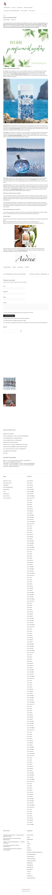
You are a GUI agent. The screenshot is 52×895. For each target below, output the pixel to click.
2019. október (30, 622)
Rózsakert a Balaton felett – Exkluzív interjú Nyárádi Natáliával (13, 836)
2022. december (30, 541)
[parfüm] (9, 399)
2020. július (29, 603)
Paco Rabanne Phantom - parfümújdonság (12, 438)
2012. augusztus (30, 807)
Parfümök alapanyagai (14, 466)
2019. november (30, 620)
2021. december (30, 566)
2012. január (30, 822)
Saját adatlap (6, 495)
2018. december (30, 644)
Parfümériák (30, 862)
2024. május (29, 504)
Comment (4, 302)
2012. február (30, 820)
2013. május (29, 787)
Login (4, 491)
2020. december (30, 592)
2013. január (30, 796)
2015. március (30, 740)
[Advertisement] (9, 354)
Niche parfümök (30, 856)
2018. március (30, 663)
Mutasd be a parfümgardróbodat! (12, 10)
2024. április (29, 506)
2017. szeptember (30, 676)
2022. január (30, 564)
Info (28, 841)
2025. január (30, 487)
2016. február (30, 717)
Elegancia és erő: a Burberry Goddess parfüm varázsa (15, 446)
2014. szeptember (30, 753)
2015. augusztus (30, 729)
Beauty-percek (24, 10)
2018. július (29, 654)
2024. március (30, 508)
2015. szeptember (30, 727)
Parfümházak (30, 865)
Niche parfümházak (31, 854)
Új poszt (29, 873)
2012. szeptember (30, 805)
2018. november (30, 646)
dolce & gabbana (7, 267)
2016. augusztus (30, 704)
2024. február (30, 510)
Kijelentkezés (6, 489)
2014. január (30, 770)
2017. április (29, 687)
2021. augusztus (30, 575)
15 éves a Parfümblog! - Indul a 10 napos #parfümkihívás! (15, 435)
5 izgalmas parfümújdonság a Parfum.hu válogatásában (12, 849)
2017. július (29, 680)
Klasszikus (29, 850)
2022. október (30, 545)
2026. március (30, 480)
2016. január (30, 719)
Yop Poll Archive (7, 498)
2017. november (30, 671)
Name (4, 286)
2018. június (29, 656)
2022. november (30, 543)
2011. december (30, 824)
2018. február (30, 665)
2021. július (29, 577)
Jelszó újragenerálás (8, 487)
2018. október (30, 648)
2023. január (30, 538)
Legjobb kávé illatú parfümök (9, 451)
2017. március (30, 689)
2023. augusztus (30, 523)
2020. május (29, 607)
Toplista (14, 7)
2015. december (30, 721)
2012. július (29, 809)
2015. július (29, 732)
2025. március (30, 485)
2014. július (29, 757)
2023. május (29, 530)
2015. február (30, 742)
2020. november (30, 594)
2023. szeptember (30, 521)
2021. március (30, 586)
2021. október (30, 571)
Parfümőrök (30, 869)
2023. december (30, 515)
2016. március (30, 714)
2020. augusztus (30, 601)
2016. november (30, 697)
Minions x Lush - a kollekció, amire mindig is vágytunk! (15, 444)
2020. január (30, 616)
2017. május (29, 684)
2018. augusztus (30, 652)
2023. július (29, 525)
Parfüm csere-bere (28, 7)
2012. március (30, 818)
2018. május (29, 659)
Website (4, 297)
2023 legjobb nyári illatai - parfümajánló (12, 440)
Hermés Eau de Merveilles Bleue (14, 135)
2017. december (30, 669)
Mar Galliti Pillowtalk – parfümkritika (38, 274)
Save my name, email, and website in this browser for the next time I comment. (18, 312)
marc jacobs (20, 267)
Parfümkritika (7, 7)
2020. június (29, 605)
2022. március (30, 560)
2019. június (29, 631)
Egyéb (28, 837)
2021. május (29, 581)
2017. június (29, 682)
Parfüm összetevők (31, 860)
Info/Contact (32, 10)
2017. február (30, 691)
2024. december (30, 489)
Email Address (5, 291)
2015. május (29, 736)
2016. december (30, 695)
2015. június (29, 734)
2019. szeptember (30, 624)
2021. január (30, 590)
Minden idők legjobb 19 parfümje (10, 442)
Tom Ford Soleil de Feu (22, 250)
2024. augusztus (30, 498)
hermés (14, 267)
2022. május (29, 556)
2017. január (30, 693)
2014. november (30, 749)
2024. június (29, 502)
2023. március (30, 534)
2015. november (30, 723)
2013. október (30, 777)
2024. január (30, 513)
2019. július (29, 629)
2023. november (30, 517)
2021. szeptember (30, 573)
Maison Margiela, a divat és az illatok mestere (15, 274)
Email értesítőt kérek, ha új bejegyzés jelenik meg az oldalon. (15, 320)
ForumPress (5, 485)
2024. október (30, 493)
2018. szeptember (30, 650)
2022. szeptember (30, 547)
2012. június (29, 811)
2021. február (30, 588)
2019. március (30, 637)
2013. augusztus (30, 781)
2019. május (29, 633)
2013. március (30, 792)
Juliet (23, 891)
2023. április (29, 532)
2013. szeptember (30, 779)
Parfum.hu (45, 25)
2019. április (29, 635)
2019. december (30, 618)
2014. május (29, 762)
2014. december (30, 747)
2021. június (29, 579)
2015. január (30, 745)
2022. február (30, 562)
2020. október (30, 596)
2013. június (29, 785)
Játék (28, 845)
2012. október (30, 802)
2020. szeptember (30, 598)
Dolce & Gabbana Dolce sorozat (14, 461)
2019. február (30, 639)
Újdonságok (20, 7)
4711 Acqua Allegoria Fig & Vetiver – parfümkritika (19, 460)
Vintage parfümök (31, 878)
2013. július (29, 783)
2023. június (29, 528)
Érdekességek (30, 839)
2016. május (29, 710)
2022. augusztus (30, 549)
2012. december (30, 798)
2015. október (30, 725)
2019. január (30, 641)
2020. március (30, 611)
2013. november (30, 775)
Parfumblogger (6, 463)
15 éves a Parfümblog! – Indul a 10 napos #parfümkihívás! (22, 463)
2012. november (30, 800)
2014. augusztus (30, 755)
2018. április (29, 661)
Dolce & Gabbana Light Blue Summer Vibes (19, 73)
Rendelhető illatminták (8, 433)
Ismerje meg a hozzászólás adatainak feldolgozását (38, 322)
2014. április (29, 764)
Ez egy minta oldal (7, 483)
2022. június (29, 553)
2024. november (30, 491)
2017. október (30, 674)
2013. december (30, 772)
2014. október (30, 751)
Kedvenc (29, 847)
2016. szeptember (30, 702)
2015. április (29, 738)
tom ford (27, 267)
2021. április (29, 583)
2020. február (30, 614)
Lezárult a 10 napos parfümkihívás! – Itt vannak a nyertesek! (14, 842)
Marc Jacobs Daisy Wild (15, 128)
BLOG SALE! (5, 453)
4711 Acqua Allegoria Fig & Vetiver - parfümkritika (14, 448)
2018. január (30, 667)
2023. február (30, 536)
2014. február (30, 768)
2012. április (29, 815)
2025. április (29, 483)
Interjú (28, 843)
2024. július (29, 500)
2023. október (30, 519)
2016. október (30, 699)
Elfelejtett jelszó (7, 480)
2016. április (29, 712)
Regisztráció (6, 493)
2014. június (29, 760)
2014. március (30, 766)
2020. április (29, 609)
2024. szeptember (30, 495)
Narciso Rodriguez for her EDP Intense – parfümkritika (12, 839)
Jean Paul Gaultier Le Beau (16, 189)
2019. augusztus (30, 626)
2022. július (29, 551)
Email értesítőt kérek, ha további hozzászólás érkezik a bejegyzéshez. (17, 318)
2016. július (29, 706)
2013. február (30, 794)
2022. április (29, 558)
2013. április (29, 790)
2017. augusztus (30, 678)
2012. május (29, 813)
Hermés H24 (33, 179)
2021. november (30, 568)
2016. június (29, 708)
